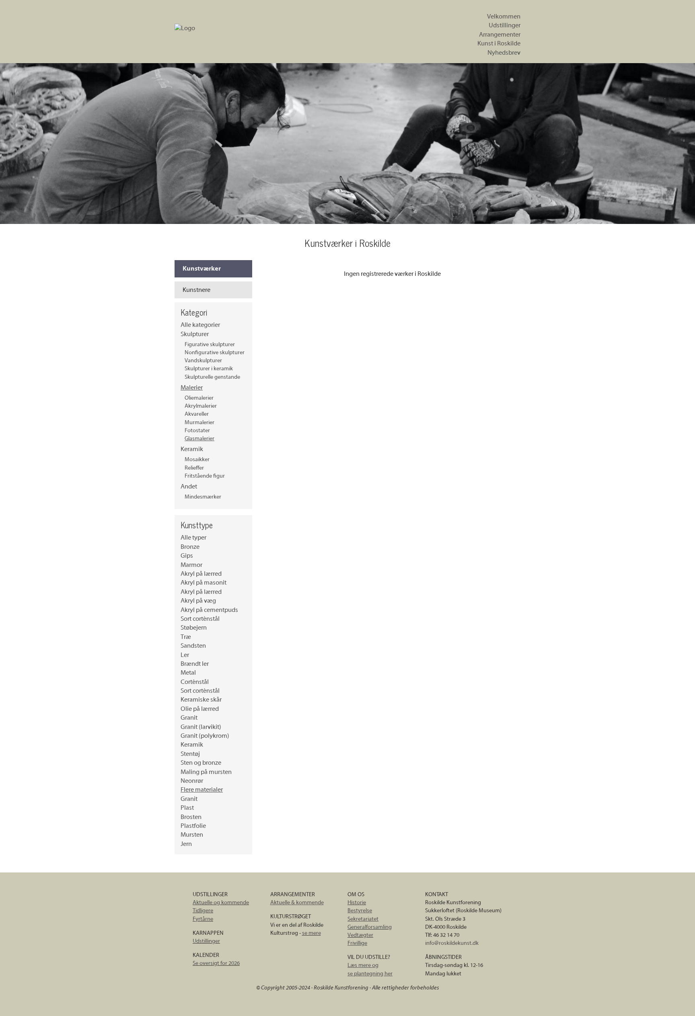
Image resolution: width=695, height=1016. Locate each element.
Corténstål (195, 682)
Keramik (192, 449)
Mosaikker (197, 459)
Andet (189, 486)
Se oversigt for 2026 (216, 963)
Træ (186, 636)
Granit (189, 717)
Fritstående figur (205, 475)
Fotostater (197, 430)
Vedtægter (360, 935)
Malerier (192, 387)
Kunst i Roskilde (498, 43)
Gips (187, 555)
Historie (357, 902)
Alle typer (193, 537)
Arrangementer (499, 34)
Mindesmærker (203, 496)
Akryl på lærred (201, 573)
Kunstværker (202, 268)
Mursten (192, 834)
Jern (186, 844)
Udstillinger (504, 25)
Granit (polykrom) (205, 735)
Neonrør (192, 780)
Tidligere (203, 910)
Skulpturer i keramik (209, 368)
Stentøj (190, 753)
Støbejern (194, 627)
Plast (187, 807)
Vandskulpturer (203, 360)
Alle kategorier (200, 324)
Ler (185, 655)
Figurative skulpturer (210, 344)
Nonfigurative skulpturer (215, 352)
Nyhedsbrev (503, 52)
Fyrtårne (203, 918)
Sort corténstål (200, 618)
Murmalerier (199, 422)
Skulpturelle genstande (212, 377)
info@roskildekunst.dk (452, 943)
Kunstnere (196, 290)
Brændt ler (195, 663)
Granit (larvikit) (201, 727)
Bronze (190, 546)
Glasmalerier (199, 438)
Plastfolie (193, 825)
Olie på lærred (200, 708)
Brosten (191, 817)
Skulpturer (195, 334)
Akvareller (197, 414)
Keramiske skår (201, 699)
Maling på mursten (206, 772)
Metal (188, 672)
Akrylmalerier (201, 405)
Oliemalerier (199, 397)
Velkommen (503, 16)
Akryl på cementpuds (209, 610)
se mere (311, 933)
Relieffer (194, 467)
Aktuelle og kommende (221, 902)
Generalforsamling (370, 927)
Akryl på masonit (203, 582)
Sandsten (193, 645)
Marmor (191, 565)
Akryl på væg (198, 600)
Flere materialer (202, 789)
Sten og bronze (201, 762)
